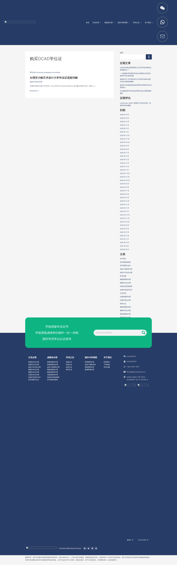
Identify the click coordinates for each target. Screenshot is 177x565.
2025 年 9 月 (124, 146)
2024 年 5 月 (124, 198)
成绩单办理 (52, 357)
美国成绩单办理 (125, 314)
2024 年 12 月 (125, 173)
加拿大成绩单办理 (126, 269)
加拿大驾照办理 (90, 364)
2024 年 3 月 (124, 204)
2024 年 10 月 (125, 180)
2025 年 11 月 (124, 139)
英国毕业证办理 (33, 364)
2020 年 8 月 (124, 249)
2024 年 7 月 (124, 191)
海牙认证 (123, 304)
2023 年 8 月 (124, 229)
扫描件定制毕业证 (126, 290)
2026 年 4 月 (124, 122)
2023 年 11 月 (124, 218)
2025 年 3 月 (124, 163)
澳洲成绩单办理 (125, 307)
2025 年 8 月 (124, 149)
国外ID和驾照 (91, 357)
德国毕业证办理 (125, 283)
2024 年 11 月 (124, 177)
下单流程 (107, 364)
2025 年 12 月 (125, 135)
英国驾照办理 (89, 367)
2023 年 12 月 (125, 215)
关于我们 (123, 259)
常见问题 (123, 276)
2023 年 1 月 (124, 239)
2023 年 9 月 (124, 225)
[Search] (144, 333)
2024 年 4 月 (124, 201)
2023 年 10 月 (125, 222)
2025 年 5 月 (124, 156)
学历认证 (70, 357)
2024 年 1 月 (124, 211)
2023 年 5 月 (124, 232)
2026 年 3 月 (124, 125)
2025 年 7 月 (124, 153)
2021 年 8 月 (124, 246)
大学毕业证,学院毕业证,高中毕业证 (70, 548)
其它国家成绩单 (125, 262)
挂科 (45, 557)
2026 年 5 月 (124, 118)
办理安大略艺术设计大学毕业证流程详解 (54, 77)
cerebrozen (124, 103)
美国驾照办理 (89, 362)
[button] (100, 22)
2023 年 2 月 (124, 236)
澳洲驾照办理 (89, 369)
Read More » (34, 91)
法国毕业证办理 (125, 300)
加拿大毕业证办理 (36, 82)
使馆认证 (69, 367)
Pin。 (116, 560)
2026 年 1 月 (124, 132)
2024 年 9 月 (124, 184)
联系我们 (107, 362)
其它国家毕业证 (125, 265)
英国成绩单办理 (52, 364)
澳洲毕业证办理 (125, 310)
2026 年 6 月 (124, 115)
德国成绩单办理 (125, 279)
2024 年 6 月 (124, 194)
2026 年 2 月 (124, 128)
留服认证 (69, 362)
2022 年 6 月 (124, 242)
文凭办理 (123, 293)
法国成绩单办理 (125, 297)
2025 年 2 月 (124, 166)
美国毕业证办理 (33, 362)
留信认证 (69, 364)
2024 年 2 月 (124, 208)
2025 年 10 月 (125, 142)
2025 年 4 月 (124, 160)
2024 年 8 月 (124, 187)
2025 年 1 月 (124, 170)
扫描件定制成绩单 (126, 286)
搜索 (121, 53)
